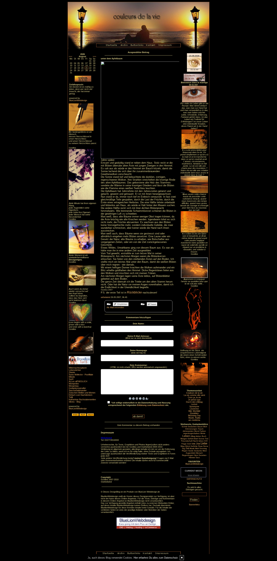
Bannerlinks (194, 504)
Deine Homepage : (138, 351)
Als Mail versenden (115, 307)
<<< (70, 56)
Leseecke (194, 409)
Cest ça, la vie (194, 397)
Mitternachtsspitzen (78, 368)
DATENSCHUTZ (194, 479)
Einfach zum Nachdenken (80, 395)
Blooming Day (194, 415)
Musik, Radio (194, 418)
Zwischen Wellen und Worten (82, 393)
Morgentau (74, 386)
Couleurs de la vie (194, 393)
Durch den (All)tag (194, 402)
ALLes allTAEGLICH (78, 381)
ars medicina (194, 420)
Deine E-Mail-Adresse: (138, 337)
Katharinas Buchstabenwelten (82, 399)
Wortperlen (74, 383)
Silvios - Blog (74, 402)
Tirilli (71, 397)
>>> (94, 56)
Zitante (72, 372)
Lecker (194, 404)
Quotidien (194, 413)
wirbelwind (105, 297)
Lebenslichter (75, 370)
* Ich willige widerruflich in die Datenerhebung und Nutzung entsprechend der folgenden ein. (139, 404)
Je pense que (194, 400)
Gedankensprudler (77, 388)
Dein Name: (138, 323)
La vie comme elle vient (194, 395)
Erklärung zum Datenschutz (151, 405)
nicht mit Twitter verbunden (143, 304)
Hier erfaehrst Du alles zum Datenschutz (156, 557)
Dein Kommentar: (138, 366)
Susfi (71, 379)
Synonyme (194, 406)
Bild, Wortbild (194, 411)
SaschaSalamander (78, 390)
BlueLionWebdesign (78, 100)
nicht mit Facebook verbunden (109, 304)
